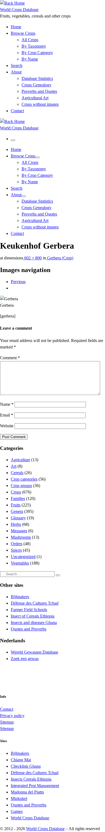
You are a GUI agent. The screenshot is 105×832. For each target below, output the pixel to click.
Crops (16, 492)
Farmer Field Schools (29, 609)
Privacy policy (12, 715)
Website (6, 426)
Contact (6, 709)
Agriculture (20, 459)
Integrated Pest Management (35, 785)
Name (6, 404)
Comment (10, 357)
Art (13, 466)
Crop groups (21, 485)
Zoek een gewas (24, 658)
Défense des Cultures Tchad (34, 603)
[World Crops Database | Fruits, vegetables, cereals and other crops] (12, 3)
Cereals (17, 472)
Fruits (15, 505)
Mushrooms (21, 537)
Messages (19, 530)
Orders (16, 543)
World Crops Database (30, 818)
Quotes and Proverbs (28, 629)
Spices (16, 550)
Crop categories (24, 479)
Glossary (18, 518)
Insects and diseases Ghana (34, 622)
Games (17, 811)
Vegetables (20, 563)
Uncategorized (23, 556)
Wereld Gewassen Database (34, 652)
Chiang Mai (21, 759)
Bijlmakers (20, 596)
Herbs (16, 524)
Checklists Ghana (26, 766)
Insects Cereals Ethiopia (31, 779)
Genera (17, 511)
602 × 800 (32, 258)
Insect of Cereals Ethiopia (32, 616)
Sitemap (7, 722)
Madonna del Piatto (27, 792)
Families (18, 498)
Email (6, 415)
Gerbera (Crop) (59, 258)
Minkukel (19, 798)
